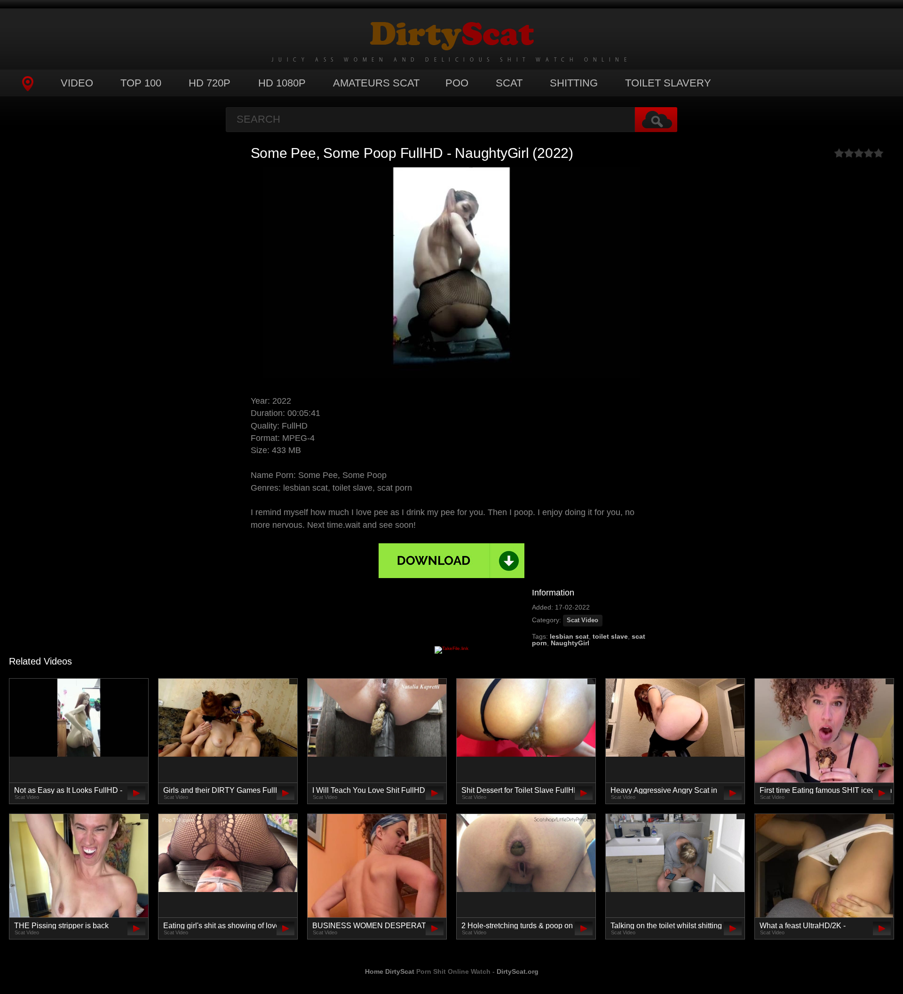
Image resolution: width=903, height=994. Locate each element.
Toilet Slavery (668, 83)
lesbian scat (569, 636)
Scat (509, 83)
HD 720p (209, 83)
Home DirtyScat (389, 971)
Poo (456, 83)
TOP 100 (140, 83)
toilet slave (610, 636)
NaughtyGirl (570, 643)
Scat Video (582, 620)
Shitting (574, 83)
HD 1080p (282, 83)
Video (77, 83)
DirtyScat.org (518, 971)
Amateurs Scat (376, 83)
